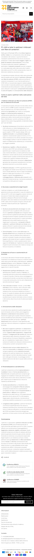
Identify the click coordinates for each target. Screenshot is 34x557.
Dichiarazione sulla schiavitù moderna (12, 524)
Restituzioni (4, 516)
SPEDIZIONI (4, 514)
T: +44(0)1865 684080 (7, 536)
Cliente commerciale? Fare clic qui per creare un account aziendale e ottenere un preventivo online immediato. (17, 2)
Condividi (6, 457)
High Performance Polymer (13, 549)
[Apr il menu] (31, 8)
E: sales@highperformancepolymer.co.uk (13, 538)
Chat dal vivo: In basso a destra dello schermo (14, 540)
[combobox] (17, 14)
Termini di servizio (6, 522)
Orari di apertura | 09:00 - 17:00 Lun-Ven (13, 543)
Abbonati (28, 502)
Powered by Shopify (26, 549)
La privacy (4, 518)
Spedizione (4, 520)
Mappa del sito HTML (7, 526)
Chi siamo (4, 528)
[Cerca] (31, 13)
